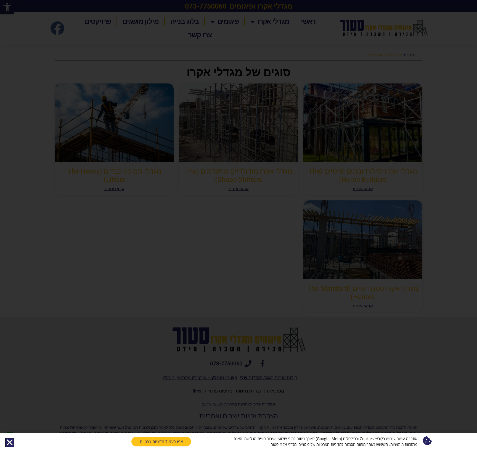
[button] (10, 442)
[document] (238, 225)
